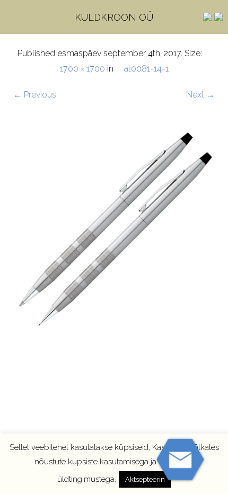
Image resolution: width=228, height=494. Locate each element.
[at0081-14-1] (114, 229)
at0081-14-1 (146, 69)
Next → (200, 95)
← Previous (34, 95)
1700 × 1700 (82, 69)
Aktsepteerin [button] (145, 479)
